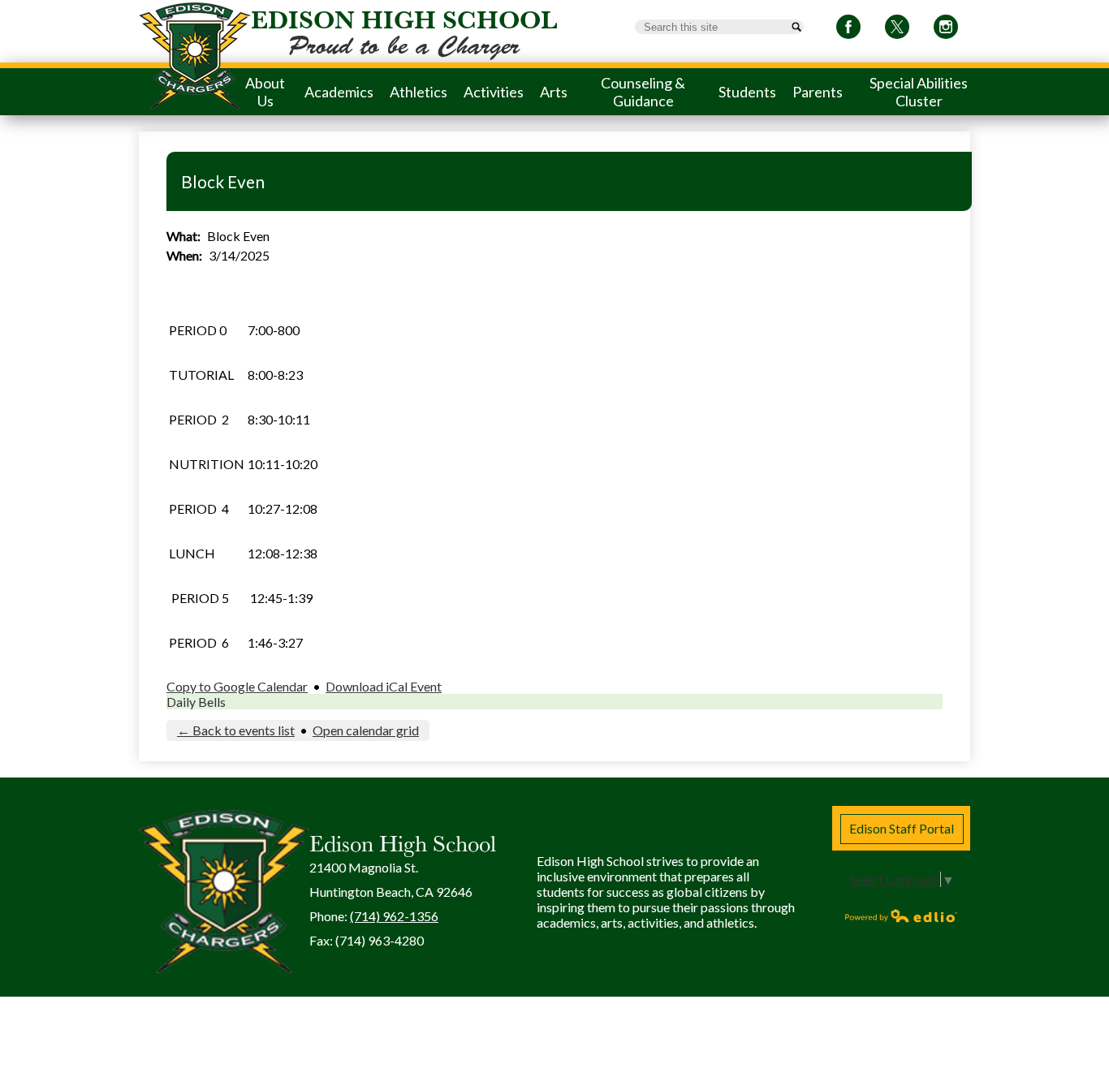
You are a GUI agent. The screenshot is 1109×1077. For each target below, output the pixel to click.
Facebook (848, 27)
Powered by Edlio (901, 915)
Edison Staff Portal (901, 828)
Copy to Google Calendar (237, 686)
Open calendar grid (366, 730)
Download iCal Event (384, 686)
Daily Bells (196, 701)
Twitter (897, 27)
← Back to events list (236, 730)
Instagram (946, 27)
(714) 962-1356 (394, 916)
